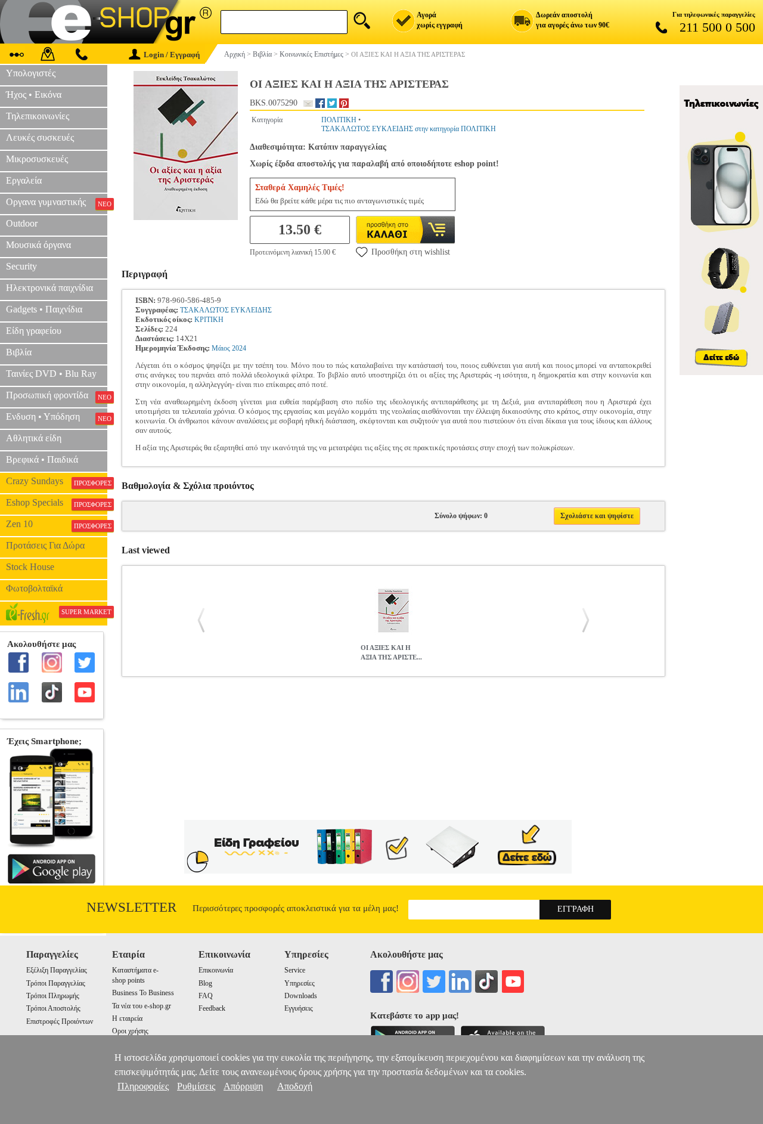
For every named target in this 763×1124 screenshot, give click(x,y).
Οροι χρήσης (130, 1031)
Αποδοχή (294, 1086)
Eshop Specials (56, 502)
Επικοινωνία (215, 970)
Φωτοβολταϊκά (34, 588)
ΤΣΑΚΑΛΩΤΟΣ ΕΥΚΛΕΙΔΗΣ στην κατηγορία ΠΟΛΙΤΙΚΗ (408, 129)
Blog (205, 983)
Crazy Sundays (56, 481)
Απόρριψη (243, 1086)
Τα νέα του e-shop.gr (141, 1006)
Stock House (30, 567)
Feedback (211, 1008)
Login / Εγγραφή (172, 54)
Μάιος (221, 348)
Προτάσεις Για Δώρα (45, 545)
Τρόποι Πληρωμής (52, 996)
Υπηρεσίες (299, 983)
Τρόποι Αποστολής (53, 1008)
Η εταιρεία (127, 1018)
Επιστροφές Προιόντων (59, 1021)
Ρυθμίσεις (196, 1086)
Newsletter (131, 907)
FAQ (205, 996)
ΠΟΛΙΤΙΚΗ (338, 120)
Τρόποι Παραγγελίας (55, 983)
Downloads (300, 996)
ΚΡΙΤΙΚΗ (209, 319)
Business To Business (143, 993)
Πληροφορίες (143, 1086)
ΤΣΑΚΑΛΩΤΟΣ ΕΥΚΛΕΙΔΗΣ (226, 310)
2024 (239, 348)
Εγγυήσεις (298, 1008)
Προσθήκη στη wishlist (410, 251)
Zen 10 (56, 524)
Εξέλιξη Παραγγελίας (56, 970)
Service (294, 970)
